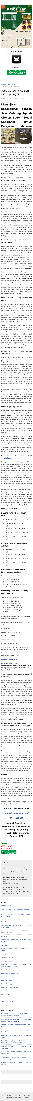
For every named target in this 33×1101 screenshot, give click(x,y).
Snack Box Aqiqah (6, 998)
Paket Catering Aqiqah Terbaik (9, 987)
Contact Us (4, 945)
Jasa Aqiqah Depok (6, 954)
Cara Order (4, 936)
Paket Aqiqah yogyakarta (8, 984)
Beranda (3, 84)
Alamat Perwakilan (6, 905)
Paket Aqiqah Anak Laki (7, 970)
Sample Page (5, 994)
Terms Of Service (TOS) (7, 1001)
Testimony (4, 1005)
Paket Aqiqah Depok (7, 977)
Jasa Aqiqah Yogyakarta (8, 961)
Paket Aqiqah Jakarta (7, 980)
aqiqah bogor (11, 84)
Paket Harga (4, 991)
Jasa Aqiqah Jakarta (7, 957)
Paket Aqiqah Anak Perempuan (10, 973)
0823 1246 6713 (16, 67)
